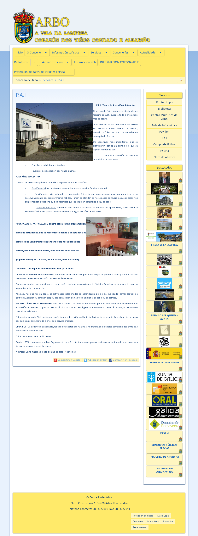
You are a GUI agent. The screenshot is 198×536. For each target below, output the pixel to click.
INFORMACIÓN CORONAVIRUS (119, 62)
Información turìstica (65, 52)
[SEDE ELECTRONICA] (164, 236)
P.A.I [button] (164, 138)
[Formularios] (164, 330)
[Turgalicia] (164, 412)
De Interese (21, 62)
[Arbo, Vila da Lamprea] (164, 188)
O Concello (34, 52)
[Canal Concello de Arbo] (164, 271)
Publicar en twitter (97, 359)
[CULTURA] (164, 259)
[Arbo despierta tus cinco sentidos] (164, 294)
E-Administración (51, 62)
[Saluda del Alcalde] (164, 177)
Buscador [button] (168, 521)
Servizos (96, 52)
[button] (46, 52)
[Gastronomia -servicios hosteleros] (164, 212)
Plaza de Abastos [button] (164, 157)
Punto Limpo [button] (164, 102)
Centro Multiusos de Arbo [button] (164, 117)
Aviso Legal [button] (163, 515)
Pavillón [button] (164, 131)
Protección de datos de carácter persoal (40, 72)
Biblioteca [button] (164, 108)
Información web (85, 62)
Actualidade (147, 52)
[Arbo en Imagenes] (164, 306)
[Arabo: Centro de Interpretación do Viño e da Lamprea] (164, 200)
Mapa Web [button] (153, 521)
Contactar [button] (138, 521)
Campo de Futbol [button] (164, 144)
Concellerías (121, 52)
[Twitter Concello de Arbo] (164, 283)
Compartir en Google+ (69, 359)
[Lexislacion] (164, 341)
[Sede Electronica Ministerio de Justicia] (164, 353)
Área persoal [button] (140, 527)
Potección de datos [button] (143, 515)
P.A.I (61, 80)
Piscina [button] (164, 151)
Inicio (19, 52)
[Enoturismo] (164, 224)
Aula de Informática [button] (164, 125)
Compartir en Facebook (125, 359)
